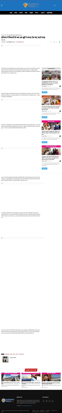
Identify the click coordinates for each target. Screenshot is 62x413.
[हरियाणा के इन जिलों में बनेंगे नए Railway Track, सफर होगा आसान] (10, 377)
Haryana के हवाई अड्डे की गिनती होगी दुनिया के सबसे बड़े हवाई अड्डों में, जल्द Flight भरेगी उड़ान (51, 383)
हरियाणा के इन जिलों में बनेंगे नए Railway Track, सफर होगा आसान (10, 383)
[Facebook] (51, 42)
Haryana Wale (13, 357)
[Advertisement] (31, 23)
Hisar (11, 354)
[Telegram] (59, 42)
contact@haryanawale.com (26, 405)
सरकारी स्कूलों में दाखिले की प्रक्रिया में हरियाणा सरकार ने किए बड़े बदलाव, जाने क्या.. (50, 133)
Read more (44, 92)
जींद (7, 35)
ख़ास (42, 79)
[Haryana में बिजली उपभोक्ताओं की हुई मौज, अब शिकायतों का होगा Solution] (30, 377)
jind (14, 354)
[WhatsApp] (56, 42)
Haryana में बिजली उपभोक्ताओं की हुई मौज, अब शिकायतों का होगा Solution (30, 383)
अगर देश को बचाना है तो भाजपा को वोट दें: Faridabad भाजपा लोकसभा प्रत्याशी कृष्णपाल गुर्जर (51, 108)
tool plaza (21, 354)
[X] (54, 42)
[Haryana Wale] (5, 359)
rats (17, 354)
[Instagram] (46, 401)
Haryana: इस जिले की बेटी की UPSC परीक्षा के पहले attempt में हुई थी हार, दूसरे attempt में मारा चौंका (51, 158)
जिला (5, 35)
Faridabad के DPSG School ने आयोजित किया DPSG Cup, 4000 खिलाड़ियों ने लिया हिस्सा (50, 83)
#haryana (7, 354)
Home (2, 35)
